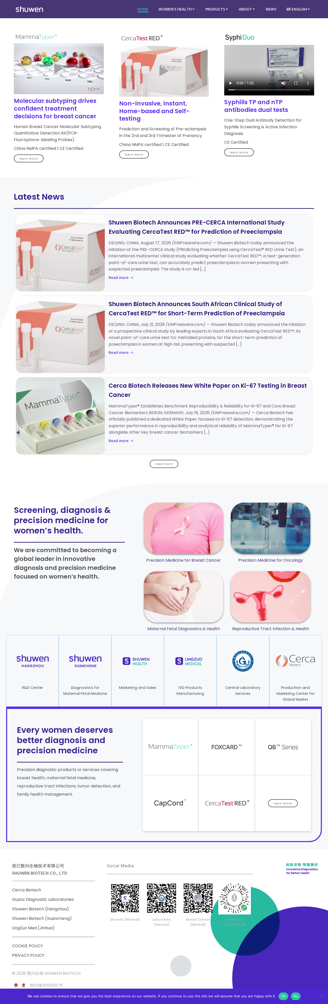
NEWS (271, 9)
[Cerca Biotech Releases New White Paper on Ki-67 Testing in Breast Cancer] (60, 416)
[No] (321, 996)
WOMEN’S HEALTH (175, 9)
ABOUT (245, 9)
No (295, 996)
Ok (283, 996)
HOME (142, 9)
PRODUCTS (215, 9)
